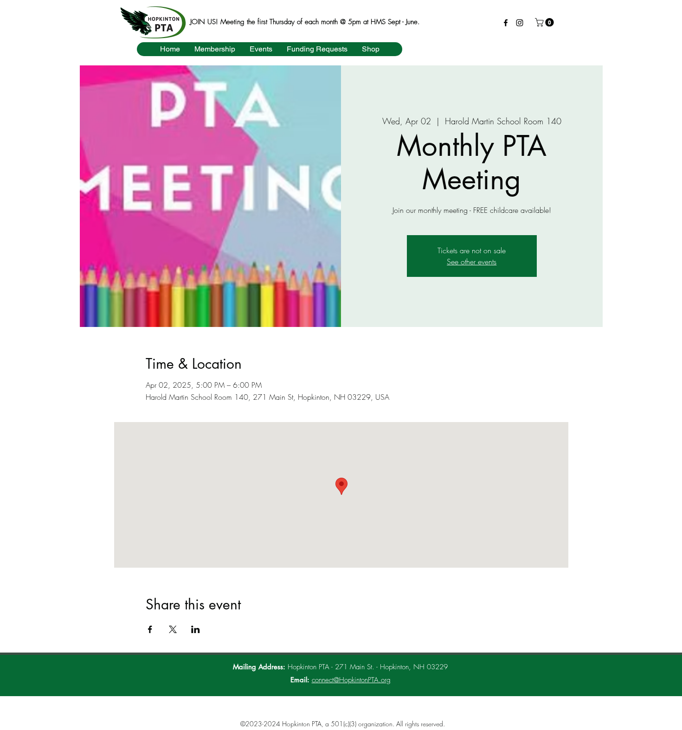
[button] (545, 22)
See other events (471, 261)
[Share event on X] (172, 629)
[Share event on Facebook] (150, 629)
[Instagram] (519, 22)
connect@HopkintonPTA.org (351, 680)
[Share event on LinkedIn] (195, 629)
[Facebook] (505, 22)
